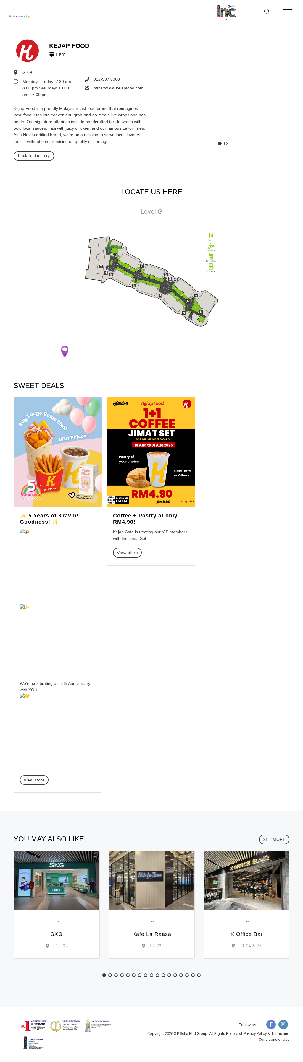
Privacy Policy (255, 1033)
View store (34, 780)
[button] (220, 143)
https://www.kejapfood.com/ (119, 88)
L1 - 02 (60, 945)
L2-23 (155, 945)
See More (274, 839)
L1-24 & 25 (250, 945)
